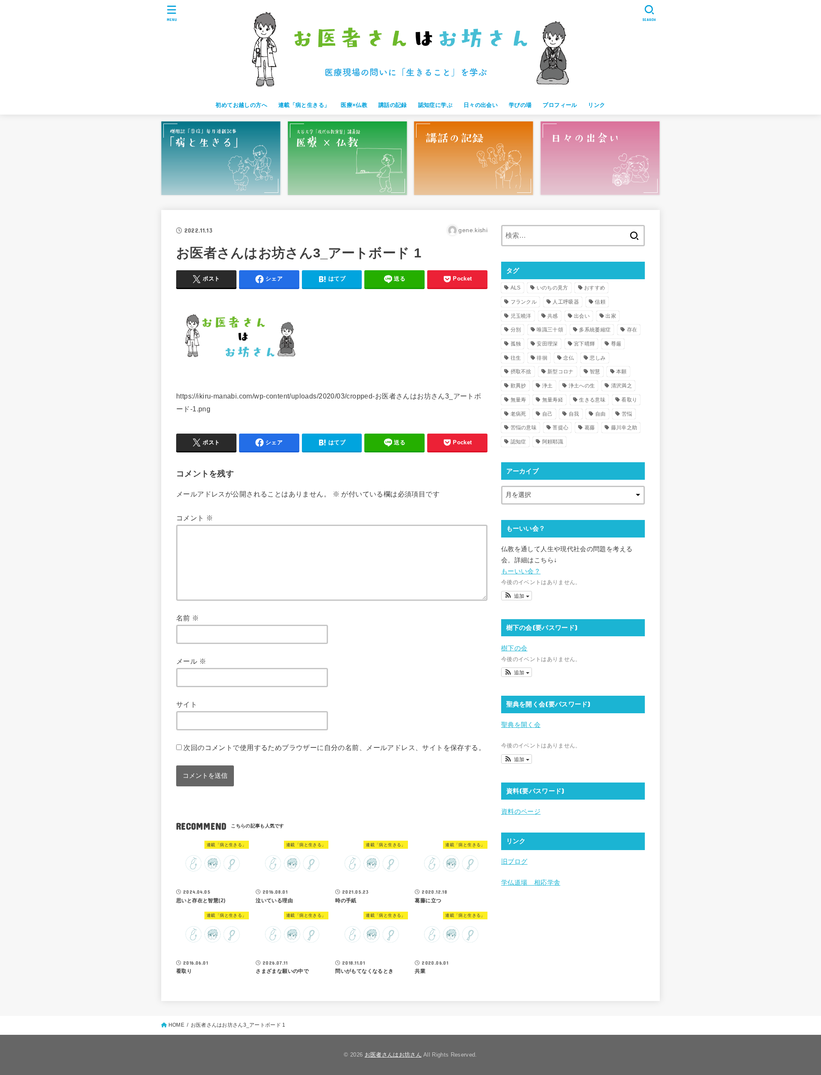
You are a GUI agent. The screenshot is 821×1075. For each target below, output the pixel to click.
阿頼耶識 (552, 442)
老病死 (518, 414)
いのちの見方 (552, 288)
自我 (574, 414)
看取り (629, 400)
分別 (516, 330)
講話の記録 (392, 105)
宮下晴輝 (584, 344)
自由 (600, 414)
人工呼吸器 (565, 302)
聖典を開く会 (520, 724)
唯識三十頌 (550, 330)
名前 (187, 618)
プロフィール (560, 105)
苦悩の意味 (524, 428)
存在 (632, 330)
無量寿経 (552, 400)
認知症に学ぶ (435, 105)
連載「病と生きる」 (304, 105)
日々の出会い (481, 105)
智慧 (595, 372)
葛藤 (590, 428)
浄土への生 (582, 386)
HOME (176, 1025)
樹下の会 (514, 648)
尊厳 (616, 344)
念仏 (568, 358)
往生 (516, 358)
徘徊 (542, 358)
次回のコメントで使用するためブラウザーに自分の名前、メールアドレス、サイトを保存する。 (334, 747)
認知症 (518, 442)
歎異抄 (518, 386)
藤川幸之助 (624, 428)
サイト (186, 704)
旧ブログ (514, 861)
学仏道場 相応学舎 (530, 882)
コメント (194, 518)
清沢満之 (621, 386)
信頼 (600, 302)
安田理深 (547, 344)
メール (191, 661)
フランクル (524, 302)
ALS (516, 288)
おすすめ (594, 288)
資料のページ (520, 811)
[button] (517, 595)
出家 (610, 316)
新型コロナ (560, 372)
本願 (621, 372)
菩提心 (560, 428)
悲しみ (597, 358)
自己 (547, 414)
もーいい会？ (520, 571)
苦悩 (627, 414)
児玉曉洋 (521, 316)
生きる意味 (592, 400)
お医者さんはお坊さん (393, 1054)
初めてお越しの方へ (241, 105)
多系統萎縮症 (595, 330)
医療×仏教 (354, 105)
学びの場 (520, 105)
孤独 (516, 344)
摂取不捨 (521, 372)
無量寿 (518, 400)
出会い (582, 316)
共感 (552, 316)
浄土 (547, 386)
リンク (596, 105)
